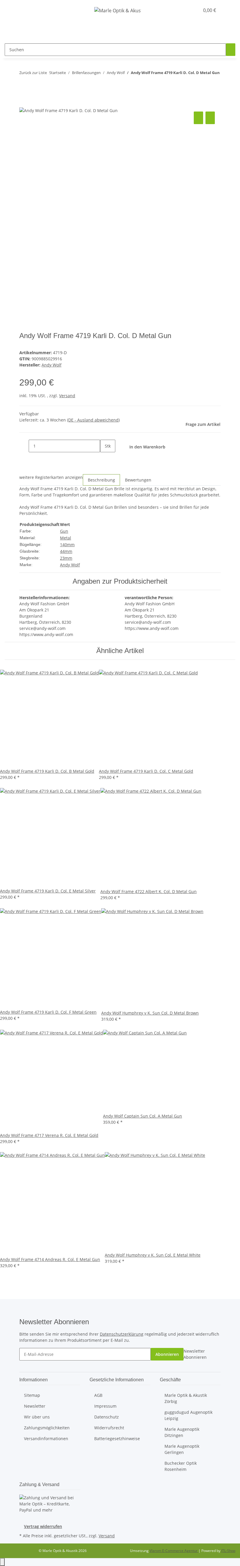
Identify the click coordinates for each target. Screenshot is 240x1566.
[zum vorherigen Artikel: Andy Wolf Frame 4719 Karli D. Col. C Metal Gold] (24, 84)
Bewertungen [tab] (138, 480)
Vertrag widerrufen (43, 1526)
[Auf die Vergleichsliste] (198, 118)
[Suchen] (230, 49)
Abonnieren (167, 1354)
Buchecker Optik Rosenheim (180, 1466)
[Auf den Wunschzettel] (210, 118)
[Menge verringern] (24, 446)
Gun (64, 531)
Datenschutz (106, 1417)
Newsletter (34, 1406)
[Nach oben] (2, 1562)
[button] (183, 10)
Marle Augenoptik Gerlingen (181, 1449)
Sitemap (32, 1395)
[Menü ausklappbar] (11, 10)
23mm (66, 558)
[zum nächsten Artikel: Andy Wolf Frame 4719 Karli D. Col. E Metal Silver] (34, 84)
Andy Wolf (70, 565)
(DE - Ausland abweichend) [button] (93, 420)
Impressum (105, 1406)
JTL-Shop (228, 1550)
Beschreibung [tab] (101, 480)
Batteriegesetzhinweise (117, 1438)
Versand (67, 395)
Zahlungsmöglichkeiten (47, 1427)
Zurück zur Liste (33, 72)
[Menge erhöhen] (104, 458)
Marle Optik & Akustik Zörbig (185, 1398)
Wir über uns (37, 1417)
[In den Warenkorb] (24, 103)
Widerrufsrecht (109, 1427)
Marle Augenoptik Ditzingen (181, 1432)
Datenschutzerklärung (121, 1334)
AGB (98, 1395)
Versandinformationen (46, 1438)
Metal (65, 538)
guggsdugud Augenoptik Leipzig (188, 1415)
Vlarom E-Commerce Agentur (174, 1550)
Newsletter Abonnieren (195, 1354)
